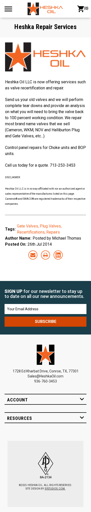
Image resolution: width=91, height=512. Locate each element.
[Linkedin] (58, 255)
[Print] (45, 255)
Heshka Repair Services (45, 27)
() (85, 8)
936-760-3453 (45, 381)
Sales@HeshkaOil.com (45, 376)
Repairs (53, 232)
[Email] (33, 255)
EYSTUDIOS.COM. (55, 488)
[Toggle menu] (10, 9)
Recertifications (31, 232)
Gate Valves (27, 226)
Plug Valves (50, 226)
